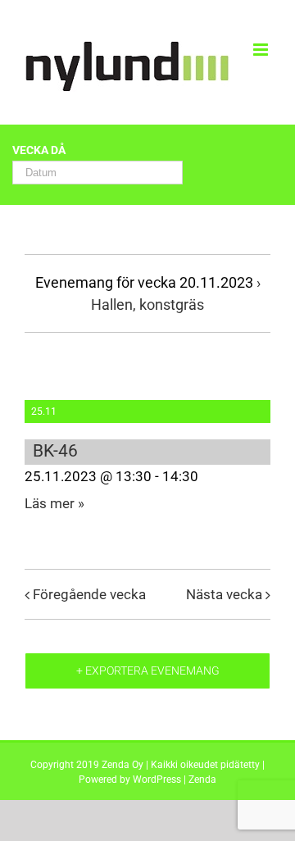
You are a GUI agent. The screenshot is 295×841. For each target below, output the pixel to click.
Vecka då (39, 151)
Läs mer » (54, 503)
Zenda (202, 779)
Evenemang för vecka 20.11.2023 (144, 282)
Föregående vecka (89, 594)
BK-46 (55, 450)
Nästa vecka (224, 594)
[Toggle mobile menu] (261, 49)
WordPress (157, 779)
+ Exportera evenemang (148, 670)
